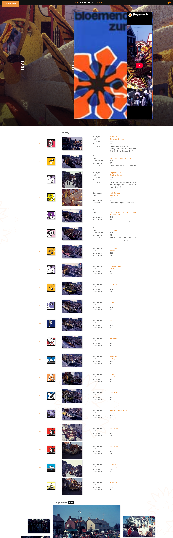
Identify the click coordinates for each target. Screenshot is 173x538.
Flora (111, 323)
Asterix (112, 251)
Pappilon (113, 377)
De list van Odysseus (117, 139)
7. (39, 251)
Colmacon (113, 269)
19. (40, 467)
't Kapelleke (114, 392)
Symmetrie (113, 287)
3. (39, 179)
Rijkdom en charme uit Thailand (121, 158)
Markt (112, 320)
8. (39, 269)
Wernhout (113, 137)
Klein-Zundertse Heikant (119, 410)
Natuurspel (114, 341)
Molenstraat (114, 428)
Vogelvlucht (114, 195)
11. (40, 323)
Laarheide (113, 210)
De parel (113, 413)
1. (39, 143)
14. (40, 377)
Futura (112, 395)
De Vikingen (114, 467)
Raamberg (113, 356)
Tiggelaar (113, 248)
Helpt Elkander (115, 173)
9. (39, 287)
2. (39, 161)
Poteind (113, 374)
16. (40, 413)
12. (40, 341)
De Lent (113, 228)
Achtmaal (113, 482)
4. (39, 197)
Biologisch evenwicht (117, 359)
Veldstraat (113, 338)
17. (40, 431)
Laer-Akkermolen (116, 156)
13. (40, 359)
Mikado (112, 305)
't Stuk (112, 302)
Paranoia (113, 449)
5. (39, 215)
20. (40, 485)
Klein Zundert (115, 193)
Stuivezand (114, 464)
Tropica (112, 431)
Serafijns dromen (116, 175)
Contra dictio (114, 230)
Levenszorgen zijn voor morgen (121, 485)
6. (39, 233)
